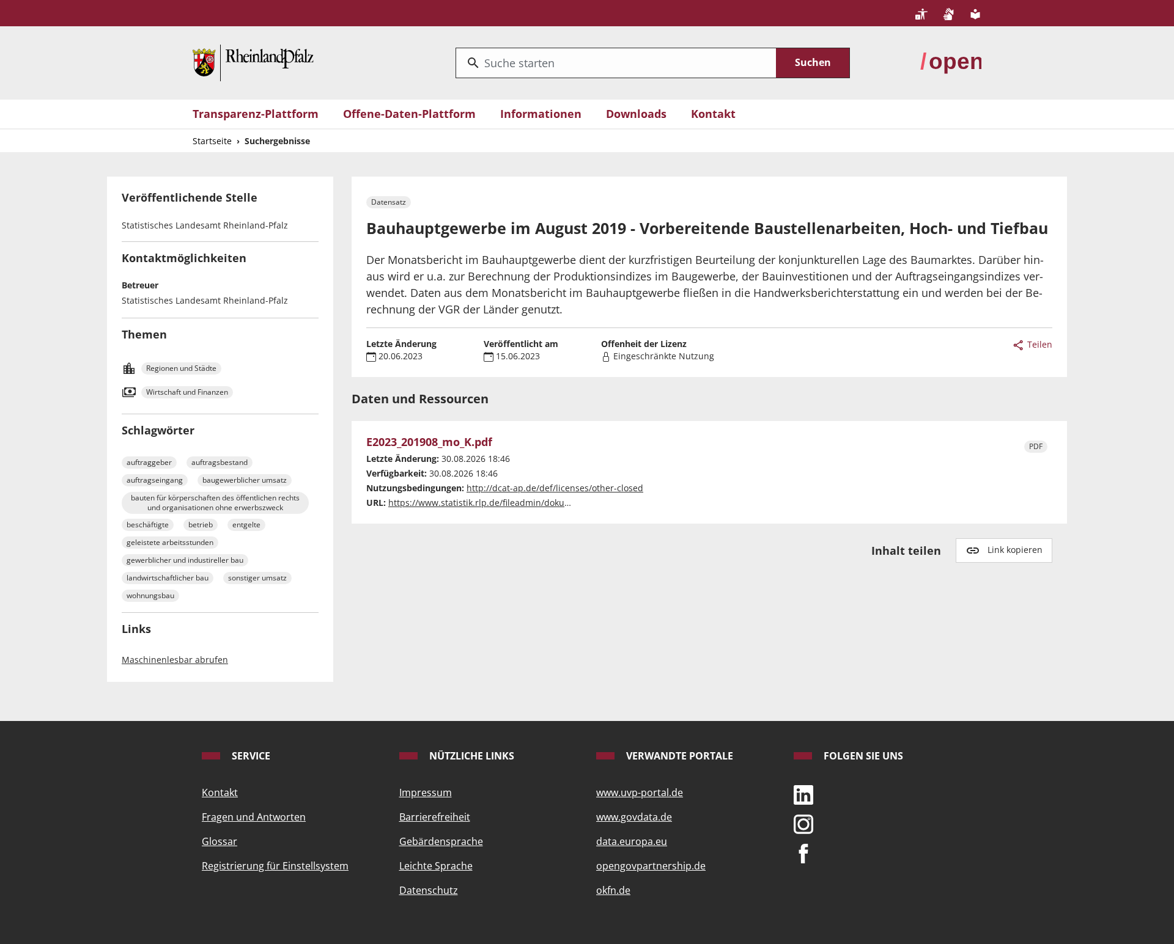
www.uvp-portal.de (639, 792)
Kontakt (713, 113)
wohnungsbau (150, 595)
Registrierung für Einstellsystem (275, 866)
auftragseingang (155, 480)
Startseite (212, 141)
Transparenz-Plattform (256, 113)
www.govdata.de (634, 817)
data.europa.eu (631, 841)
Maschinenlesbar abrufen (175, 659)
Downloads (636, 113)
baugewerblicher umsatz (244, 480)
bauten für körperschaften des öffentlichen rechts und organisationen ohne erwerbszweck (215, 502)
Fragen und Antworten (254, 817)
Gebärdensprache (441, 841)
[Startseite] (253, 61)
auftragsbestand (219, 462)
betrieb (200, 524)
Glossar (219, 841)
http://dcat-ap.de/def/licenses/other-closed (555, 488)
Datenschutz (428, 890)
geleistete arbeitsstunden (170, 542)
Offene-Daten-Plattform (409, 113)
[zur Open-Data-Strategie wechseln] (950, 61)
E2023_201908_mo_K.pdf (429, 442)
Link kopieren (1015, 549)
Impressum (425, 792)
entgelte (246, 524)
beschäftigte (148, 524)
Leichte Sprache (436, 866)
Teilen (1038, 344)
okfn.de (613, 890)
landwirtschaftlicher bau (168, 578)
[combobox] (616, 63)
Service (249, 756)
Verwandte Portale (678, 756)
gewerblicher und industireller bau (185, 560)
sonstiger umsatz (257, 578)
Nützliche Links (470, 756)
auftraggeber (149, 462)
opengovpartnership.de (651, 866)
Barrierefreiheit (434, 817)
